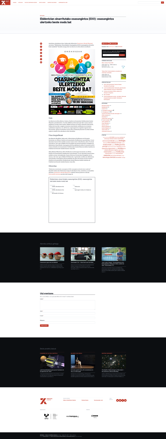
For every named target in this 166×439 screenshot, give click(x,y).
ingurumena (111, 148)
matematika (108, 152)
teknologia (106, 157)
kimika (120, 148)
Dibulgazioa (105, 112)
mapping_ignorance (118, 150)
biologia (122, 141)
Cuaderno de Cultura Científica (48, 353)
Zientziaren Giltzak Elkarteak (85, 43)
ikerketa (119, 146)
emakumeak (107, 145)
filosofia (113, 144)
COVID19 (104, 108)
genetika (122, 145)
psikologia (118, 155)
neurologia (113, 153)
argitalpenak (122, 137)
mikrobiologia (108, 153)
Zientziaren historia (106, 131)
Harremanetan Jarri (98, 400)
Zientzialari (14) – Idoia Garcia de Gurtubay (82, 262)
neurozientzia (119, 153)
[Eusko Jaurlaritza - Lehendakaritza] (94, 416)
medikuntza (120, 152)
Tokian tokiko (105, 129)
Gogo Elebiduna (105, 123)
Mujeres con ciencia (76, 353)
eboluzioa (105, 142)
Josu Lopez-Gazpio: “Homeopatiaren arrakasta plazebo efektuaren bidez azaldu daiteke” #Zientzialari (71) (113, 264)
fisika (117, 145)
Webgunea (42, 320)
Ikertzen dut (104, 124)
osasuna (107, 155)
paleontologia (113, 155)
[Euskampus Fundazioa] (72, 416)
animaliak (111, 137)
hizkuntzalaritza (114, 146)
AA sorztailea (107, 94)
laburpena (111, 150)
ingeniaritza (105, 148)
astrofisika (121, 138)
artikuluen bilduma (114, 138)
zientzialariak (118, 157)
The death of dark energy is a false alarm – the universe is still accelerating (113, 370)
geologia (104, 146)
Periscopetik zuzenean (55, 174)
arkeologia (106, 138)
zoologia (123, 157)
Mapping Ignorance (107, 353)
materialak (114, 152)
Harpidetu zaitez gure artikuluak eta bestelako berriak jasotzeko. (114, 52)
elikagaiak (123, 142)
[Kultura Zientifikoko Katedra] (51, 416)
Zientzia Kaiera (85, 400)
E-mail (41, 315)
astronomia (105, 141)
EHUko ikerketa (105, 115)
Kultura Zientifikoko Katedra (69, 400)
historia (109, 146)
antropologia (117, 137)
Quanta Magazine (106, 128)
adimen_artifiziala (106, 137)
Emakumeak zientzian (106, 118)
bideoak (112, 141)
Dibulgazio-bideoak (107, 110)
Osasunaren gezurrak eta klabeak (49, 262)
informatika (123, 146)
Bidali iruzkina (44, 325)
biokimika (117, 140)
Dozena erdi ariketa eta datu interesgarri (111, 113)
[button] (41, 44)
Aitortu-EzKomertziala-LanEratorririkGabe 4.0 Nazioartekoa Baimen (63, 436)
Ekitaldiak (42, 15)
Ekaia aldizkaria (112, 142)
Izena (41, 311)
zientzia (112, 157)
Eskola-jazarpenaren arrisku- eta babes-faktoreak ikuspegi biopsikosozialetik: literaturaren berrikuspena (115, 98)
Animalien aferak (105, 105)
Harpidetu (122, 55)
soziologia (122, 155)
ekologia (119, 142)
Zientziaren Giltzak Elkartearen (62, 172)
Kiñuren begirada (105, 126)
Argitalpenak (104, 107)
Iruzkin (42, 299)
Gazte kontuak (106, 120)
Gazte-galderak (105, 121)
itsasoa (116, 148)
